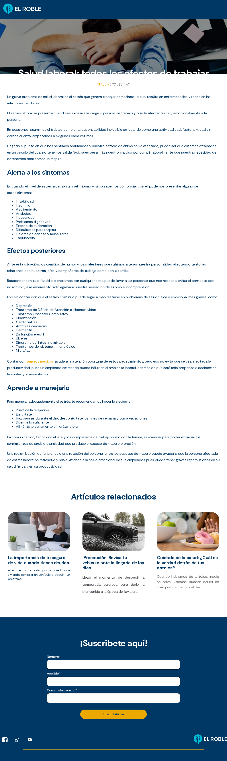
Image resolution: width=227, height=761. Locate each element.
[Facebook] (5, 740)
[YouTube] (30, 740)
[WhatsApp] (17, 740)
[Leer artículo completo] (39, 555)
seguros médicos (40, 361)
